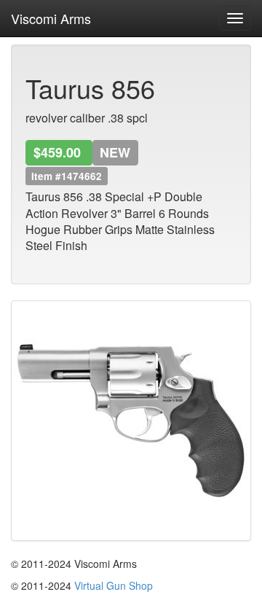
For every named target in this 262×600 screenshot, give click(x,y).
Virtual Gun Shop (113, 585)
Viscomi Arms (51, 15)
